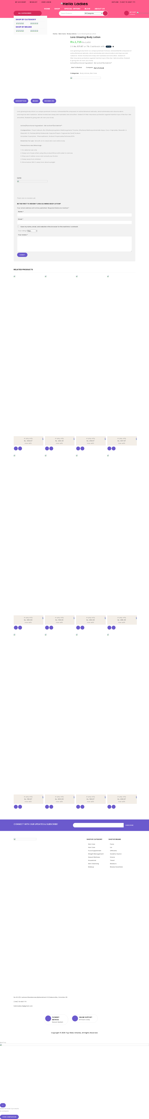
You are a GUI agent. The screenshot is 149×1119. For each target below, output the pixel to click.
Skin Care (62, 34)
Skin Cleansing (93, 864)
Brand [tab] (35, 101)
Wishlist (33, 2)
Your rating (22, 231)
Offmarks (113, 851)
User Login (46, 2)
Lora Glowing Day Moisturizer (131, 37)
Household (92, 860)
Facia (112, 844)
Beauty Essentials (116, 867)
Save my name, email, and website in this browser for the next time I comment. (49, 227)
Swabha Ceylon (116, 854)
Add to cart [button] (16, 448)
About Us (100, 8)
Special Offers (72, 8)
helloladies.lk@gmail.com (23, 1006)
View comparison (9, 1117)
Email (20, 219)
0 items (132, 14)
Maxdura (113, 864)
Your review (23, 235)
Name (21, 212)
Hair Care (91, 847)
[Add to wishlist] (20, 448)
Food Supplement (94, 851)
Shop (57, 8)
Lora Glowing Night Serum (134, 37)
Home (47, 8)
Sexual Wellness (94, 857)
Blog (87, 8)
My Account (20, 2)
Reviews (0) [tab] (49, 101)
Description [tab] (21, 101)
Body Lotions (71, 34)
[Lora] (85, 81)
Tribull (112, 860)
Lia (111, 847)
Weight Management (96, 854)
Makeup (91, 867)
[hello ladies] (74, 3)
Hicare (112, 857)
